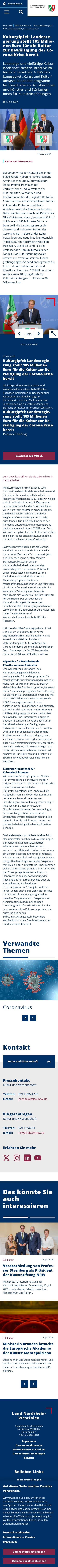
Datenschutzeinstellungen (29, 1551)
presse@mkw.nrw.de (32, 1099)
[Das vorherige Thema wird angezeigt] (25, 1018)
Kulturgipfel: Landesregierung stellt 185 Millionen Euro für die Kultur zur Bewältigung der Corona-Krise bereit (28, 369)
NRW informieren (23, 25)
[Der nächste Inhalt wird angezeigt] (33, 1384)
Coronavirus (17, 1007)
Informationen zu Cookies (19, 1537)
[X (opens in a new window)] (8, 1157)
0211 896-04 (26, 1128)
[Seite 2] (42, 957)
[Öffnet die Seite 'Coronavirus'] (29, 980)
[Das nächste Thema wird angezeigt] (33, 1018)
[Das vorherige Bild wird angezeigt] (19, 333)
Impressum (10, 1541)
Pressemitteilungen (43, 25)
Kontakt (29, 1457)
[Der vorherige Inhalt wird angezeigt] (24, 1384)
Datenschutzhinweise (16, 1532)
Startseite (7, 25)
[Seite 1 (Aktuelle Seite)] (15, 957)
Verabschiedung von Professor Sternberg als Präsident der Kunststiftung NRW (28, 1270)
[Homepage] (50, 1157)
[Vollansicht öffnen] (53, 334)
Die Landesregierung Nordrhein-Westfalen (42, 8)
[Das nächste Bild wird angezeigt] (38, 333)
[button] (14, 3)
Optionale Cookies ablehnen (29, 1561)
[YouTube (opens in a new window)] (39, 1157)
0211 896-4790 (28, 1094)
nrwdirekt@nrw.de (31, 1133)
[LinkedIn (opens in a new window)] (29, 1157)
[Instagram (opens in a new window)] (18, 1157)
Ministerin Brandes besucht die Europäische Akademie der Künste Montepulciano (28, 1348)
